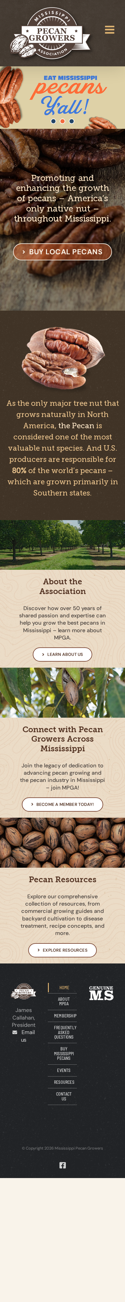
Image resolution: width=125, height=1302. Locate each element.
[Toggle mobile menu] (110, 29)
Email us (26, 1036)
